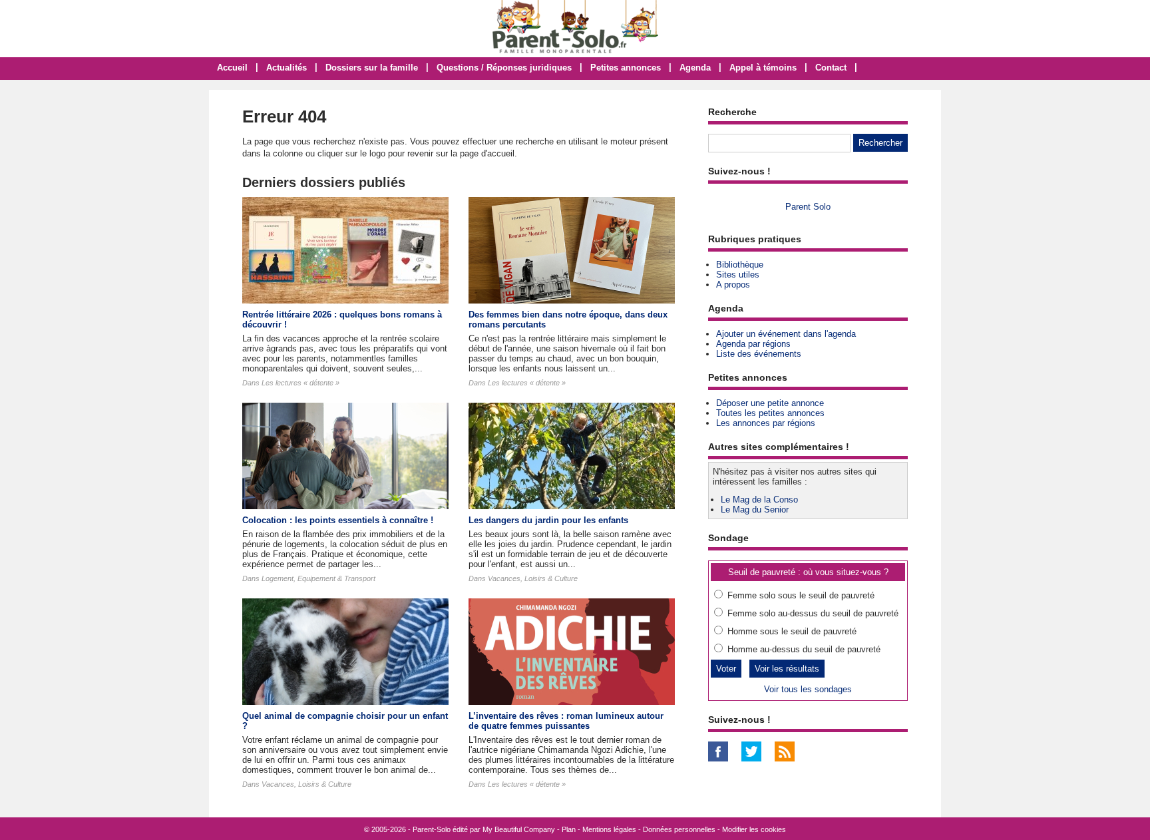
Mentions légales (609, 829)
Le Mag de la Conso (759, 500)
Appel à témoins (763, 68)
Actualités (286, 68)
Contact (831, 68)
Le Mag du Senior (755, 510)
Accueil (232, 68)
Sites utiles (737, 275)
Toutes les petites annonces (770, 413)
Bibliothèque (739, 265)
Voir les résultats (787, 669)
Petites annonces (625, 68)
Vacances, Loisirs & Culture (533, 578)
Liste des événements (758, 354)
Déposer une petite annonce (770, 403)
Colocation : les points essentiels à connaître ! (337, 520)
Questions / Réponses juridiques (504, 68)
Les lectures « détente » (300, 383)
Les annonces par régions (765, 423)
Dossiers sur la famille (371, 68)
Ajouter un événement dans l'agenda (786, 334)
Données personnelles (679, 829)
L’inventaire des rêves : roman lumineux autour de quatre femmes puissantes (566, 721)
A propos (733, 285)
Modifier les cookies (754, 829)
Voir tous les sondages (808, 689)
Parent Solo (808, 207)
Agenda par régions (753, 344)
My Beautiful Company (518, 829)
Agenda (695, 68)
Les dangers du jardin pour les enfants (548, 520)
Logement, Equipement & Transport (318, 578)
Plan (569, 829)
